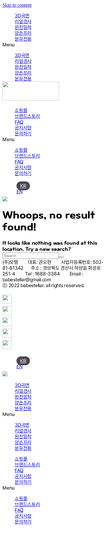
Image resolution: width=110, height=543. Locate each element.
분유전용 (23, 39)
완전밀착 (23, 27)
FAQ (19, 122)
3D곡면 (22, 16)
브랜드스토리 (27, 116)
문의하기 (23, 134)
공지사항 (23, 128)
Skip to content (16, 5)
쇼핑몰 (21, 110)
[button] (55, 45)
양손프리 (23, 33)
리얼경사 (23, 21)
